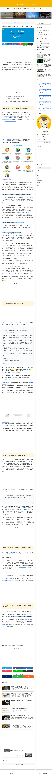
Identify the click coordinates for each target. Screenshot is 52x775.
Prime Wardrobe (7, 243)
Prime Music (6, 266)
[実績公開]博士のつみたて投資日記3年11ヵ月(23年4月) (44, 48)
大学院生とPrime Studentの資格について (16, 96)
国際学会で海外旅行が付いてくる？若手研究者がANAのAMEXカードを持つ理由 (43, 40)
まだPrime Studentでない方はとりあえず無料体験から (18, 101)
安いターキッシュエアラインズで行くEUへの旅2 (43, 31)
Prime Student (7, 322)
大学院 (22, 645)
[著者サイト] (7, 676)
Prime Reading (20, 222)
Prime (14, 645)
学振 (38, 175)
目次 (16, 92)
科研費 (38, 182)
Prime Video (6, 205)
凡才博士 (42, 86)
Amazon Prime (15, 237)
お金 (3, 645)
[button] (50, 23)
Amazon (9, 645)
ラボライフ (18, 645)
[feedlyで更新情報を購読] (17, 676)
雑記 (6, 645)
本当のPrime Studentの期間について (15, 98)
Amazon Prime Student (9, 116)
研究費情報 (39, 180)
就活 (38, 178)
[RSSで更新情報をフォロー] (28, 676)
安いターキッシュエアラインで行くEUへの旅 (43, 35)
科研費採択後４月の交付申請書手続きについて (43, 44)
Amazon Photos (7, 232)
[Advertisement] (18, 82)
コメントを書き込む (17, 764)
